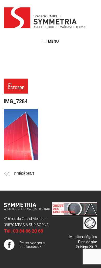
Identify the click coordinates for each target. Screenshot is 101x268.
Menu (53, 41)
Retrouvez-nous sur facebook (32, 245)
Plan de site (87, 242)
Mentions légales (83, 237)
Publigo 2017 (86, 247)
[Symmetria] (45, 28)
